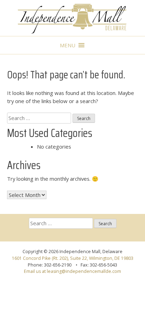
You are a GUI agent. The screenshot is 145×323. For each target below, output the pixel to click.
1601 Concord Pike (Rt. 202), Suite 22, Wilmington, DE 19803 (72, 258)
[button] (67, 45)
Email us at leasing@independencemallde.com (72, 271)
